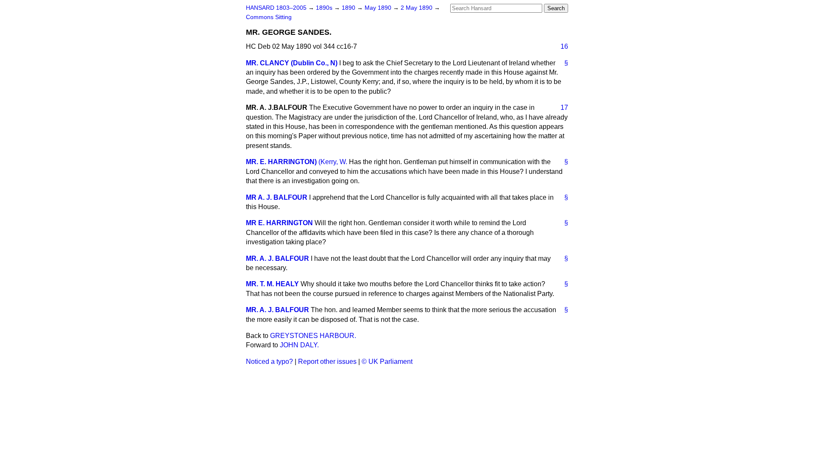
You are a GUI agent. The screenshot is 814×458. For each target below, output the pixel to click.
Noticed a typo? (269, 361)
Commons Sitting (269, 17)
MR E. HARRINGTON (279, 222)
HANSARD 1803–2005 (276, 8)
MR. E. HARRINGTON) (281, 161)
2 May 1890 (417, 8)
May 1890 (379, 8)
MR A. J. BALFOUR (276, 197)
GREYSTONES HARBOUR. (313, 335)
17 (564, 107)
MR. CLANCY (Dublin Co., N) (291, 63)
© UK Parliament (387, 361)
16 (564, 46)
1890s (325, 8)
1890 (349, 8)
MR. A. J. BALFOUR (277, 258)
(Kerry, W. (333, 161)
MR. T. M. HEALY (272, 284)
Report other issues (327, 361)
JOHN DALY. (299, 345)
